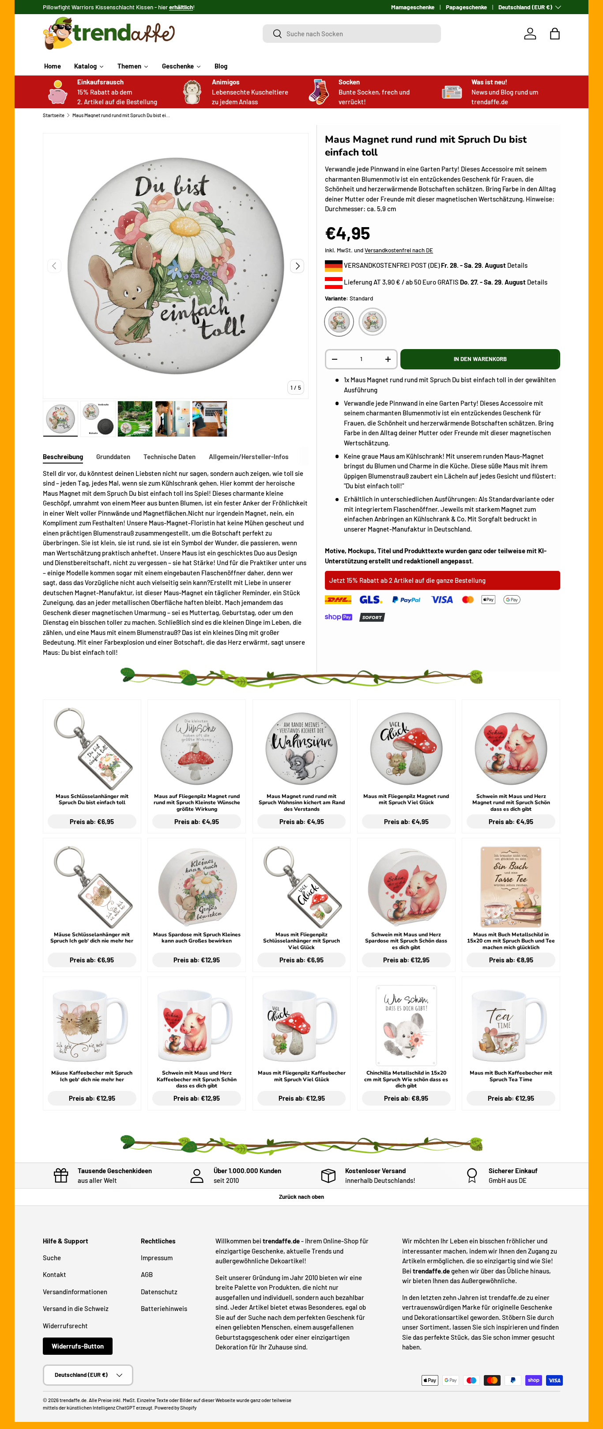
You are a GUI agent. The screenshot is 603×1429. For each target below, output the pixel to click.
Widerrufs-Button (78, 1346)
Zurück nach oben (301, 1196)
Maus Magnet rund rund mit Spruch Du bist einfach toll (122, 115)
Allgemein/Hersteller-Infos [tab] (249, 456)
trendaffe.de (73, 1400)
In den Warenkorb (480, 358)
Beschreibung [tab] (63, 456)
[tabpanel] (176, 562)
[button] (555, 33)
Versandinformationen (75, 1292)
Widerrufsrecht (65, 1326)
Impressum (157, 1258)
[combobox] (352, 33)
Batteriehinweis (164, 1308)
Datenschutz (159, 1292)
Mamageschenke (412, 7)
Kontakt (54, 1274)
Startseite (53, 115)
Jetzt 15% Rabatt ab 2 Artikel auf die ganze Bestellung (407, 580)
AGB (147, 1274)
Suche (52, 1258)
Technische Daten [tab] (169, 456)
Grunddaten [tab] (113, 456)
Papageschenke (466, 7)
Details (517, 265)
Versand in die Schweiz (76, 1308)
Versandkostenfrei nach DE (399, 250)
